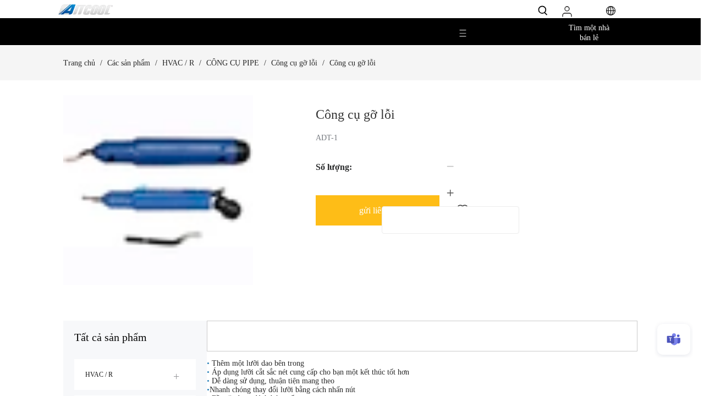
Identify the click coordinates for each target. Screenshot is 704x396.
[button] (450, 166)
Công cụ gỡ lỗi (294, 63)
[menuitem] (135, 374)
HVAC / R (178, 63)
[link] (79, 63)
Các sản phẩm (128, 63)
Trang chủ (79, 63)
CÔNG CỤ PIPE (232, 63)
